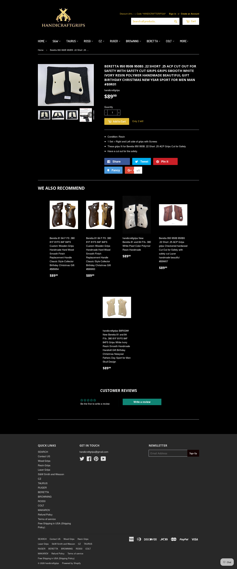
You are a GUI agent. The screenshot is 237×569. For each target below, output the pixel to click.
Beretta (152, 41)
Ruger (114, 41)
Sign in (172, 13)
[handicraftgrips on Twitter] (81, 459)
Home (41, 41)
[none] (44, 115)
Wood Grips (44, 460)
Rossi (87, 41)
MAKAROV (44, 510)
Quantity (108, 107)
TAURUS (43, 483)
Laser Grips (44, 469)
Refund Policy (45, 514)
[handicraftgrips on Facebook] (89, 459)
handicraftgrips (52, 563)
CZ (101, 41)
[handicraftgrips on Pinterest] (96, 459)
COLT (41, 505)
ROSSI (41, 501)
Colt (169, 41)
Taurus (71, 41)
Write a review (141, 402)
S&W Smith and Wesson (51, 474)
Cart (193, 21)
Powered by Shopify (71, 563)
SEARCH (43, 451)
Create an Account (190, 13)
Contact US (44, 456)
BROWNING (45, 496)
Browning (132, 41)
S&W (56, 41)
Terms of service (47, 519)
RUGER (42, 487)
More (183, 41)
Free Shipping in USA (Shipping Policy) (56, 558)
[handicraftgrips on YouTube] (103, 459)
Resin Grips (44, 465)
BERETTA (43, 492)
